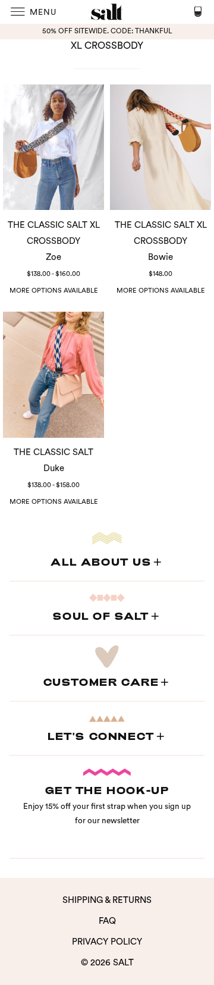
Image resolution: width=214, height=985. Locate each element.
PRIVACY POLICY (107, 941)
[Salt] (107, 12)
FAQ (107, 921)
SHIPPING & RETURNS (107, 900)
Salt (123, 962)
